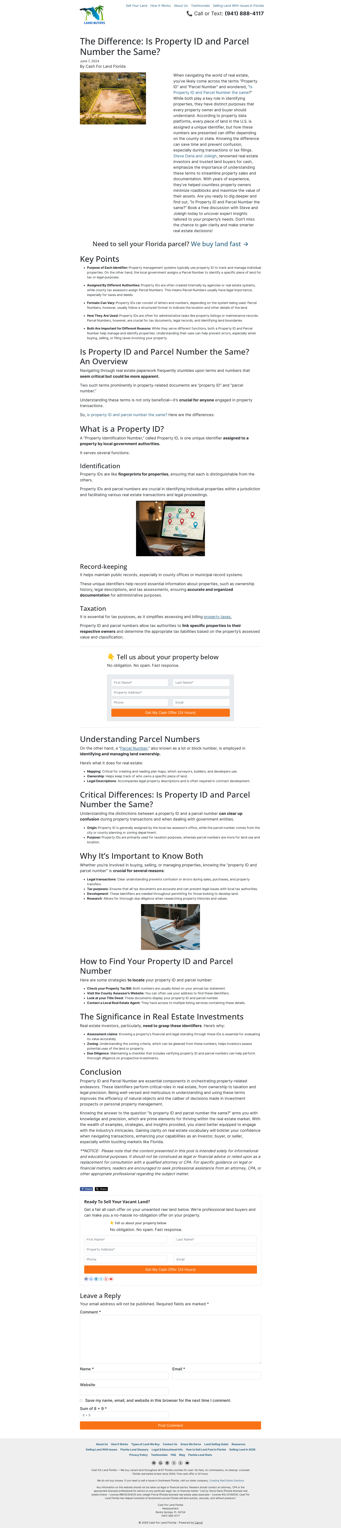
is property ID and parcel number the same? (127, 414)
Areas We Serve (190, 1444)
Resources (238, 1444)
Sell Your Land (136, 5)
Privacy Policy (138, 1455)
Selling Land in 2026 (242, 1449)
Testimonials (200, 5)
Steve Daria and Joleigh (195, 156)
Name (87, 1369)
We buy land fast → (220, 243)
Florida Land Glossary (134, 1449)
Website (87, 1384)
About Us (181, 5)
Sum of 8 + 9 (93, 1408)
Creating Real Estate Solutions (226, 1480)
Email (178, 1369)
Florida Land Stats (200, 1455)
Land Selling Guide (216, 1444)
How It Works (160, 5)
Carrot (199, 1522)
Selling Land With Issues (101, 1449)
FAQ (173, 1455)
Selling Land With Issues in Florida (238, 5)
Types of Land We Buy (145, 1444)
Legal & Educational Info (167, 1449)
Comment (90, 1312)
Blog (182, 1455)
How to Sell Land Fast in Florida (206, 1449)
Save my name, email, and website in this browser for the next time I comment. (158, 1400)
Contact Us (170, 1444)
